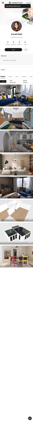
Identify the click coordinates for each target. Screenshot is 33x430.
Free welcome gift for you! (13, 6)
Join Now (28, 3)
